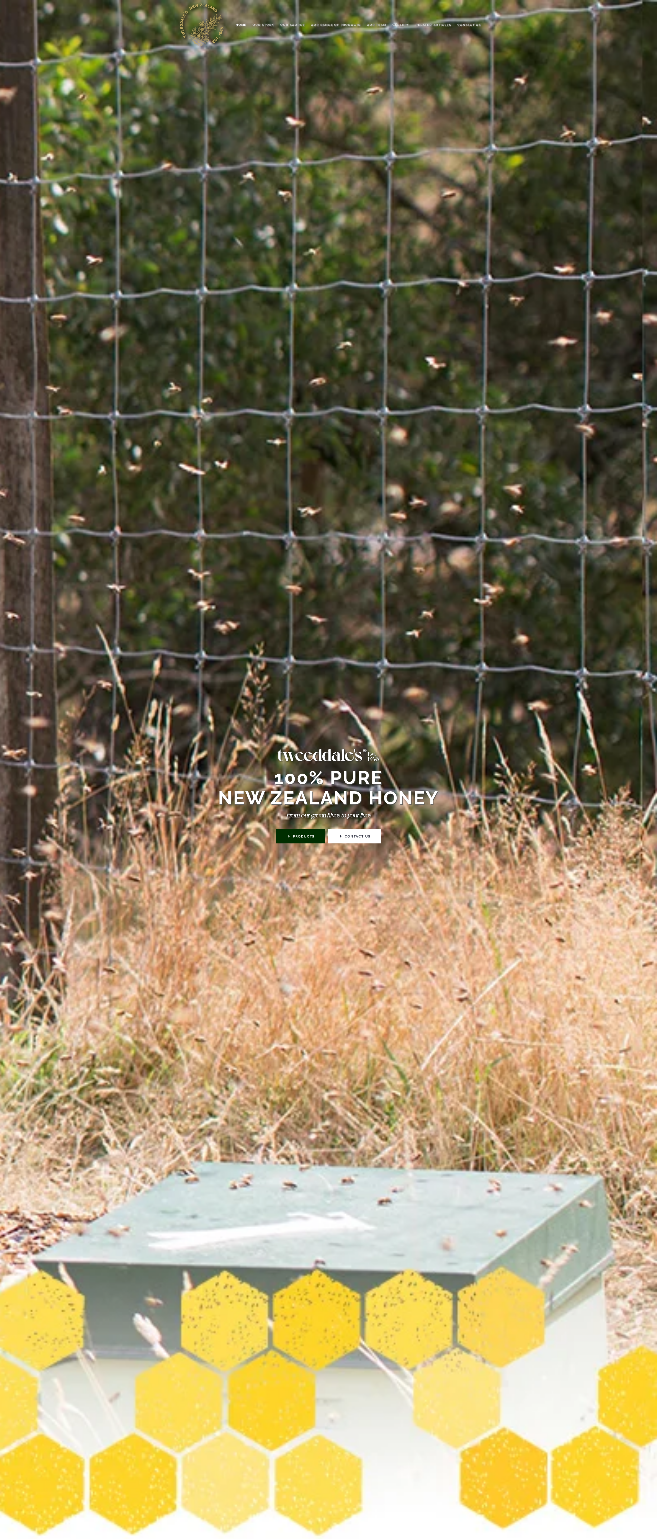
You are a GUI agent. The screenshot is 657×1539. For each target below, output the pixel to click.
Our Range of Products (336, 25)
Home (241, 25)
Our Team (376, 25)
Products (304, 836)
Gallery (401, 25)
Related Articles (433, 25)
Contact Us (469, 25)
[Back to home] (202, 25)
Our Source (292, 25)
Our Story (263, 25)
